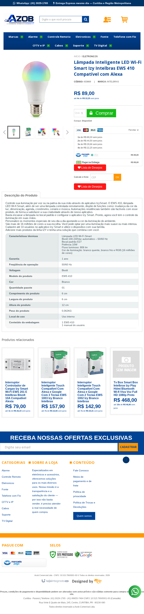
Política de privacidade (79, 494)
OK (117, 177)
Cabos (5, 508)
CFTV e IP (7, 502)
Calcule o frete (81, 177)
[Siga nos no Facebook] (126, 460)
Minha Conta (113, 19)
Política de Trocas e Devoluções (84, 504)
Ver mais (21, 397)
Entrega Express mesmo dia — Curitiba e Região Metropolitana (93, 3)
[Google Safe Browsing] (83, 554)
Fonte (5, 489)
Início (77, 56)
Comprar (103, 113)
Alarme (6, 470)
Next (68, 131)
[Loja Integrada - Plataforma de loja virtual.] (55, 581)
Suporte (6, 514)
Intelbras (113, 81)
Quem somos (84, 515)
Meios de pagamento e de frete (82, 481)
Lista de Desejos (91, 167)
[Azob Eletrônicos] (19, 19)
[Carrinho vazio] (130, 19)
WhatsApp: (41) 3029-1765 (32, 3)
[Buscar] (85, 19)
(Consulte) (116, 598)
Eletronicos (90, 56)
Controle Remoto (11, 476)
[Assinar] (128, 447)
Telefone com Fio (11, 495)
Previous (4, 133)
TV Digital (7, 521)
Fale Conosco (81, 470)
